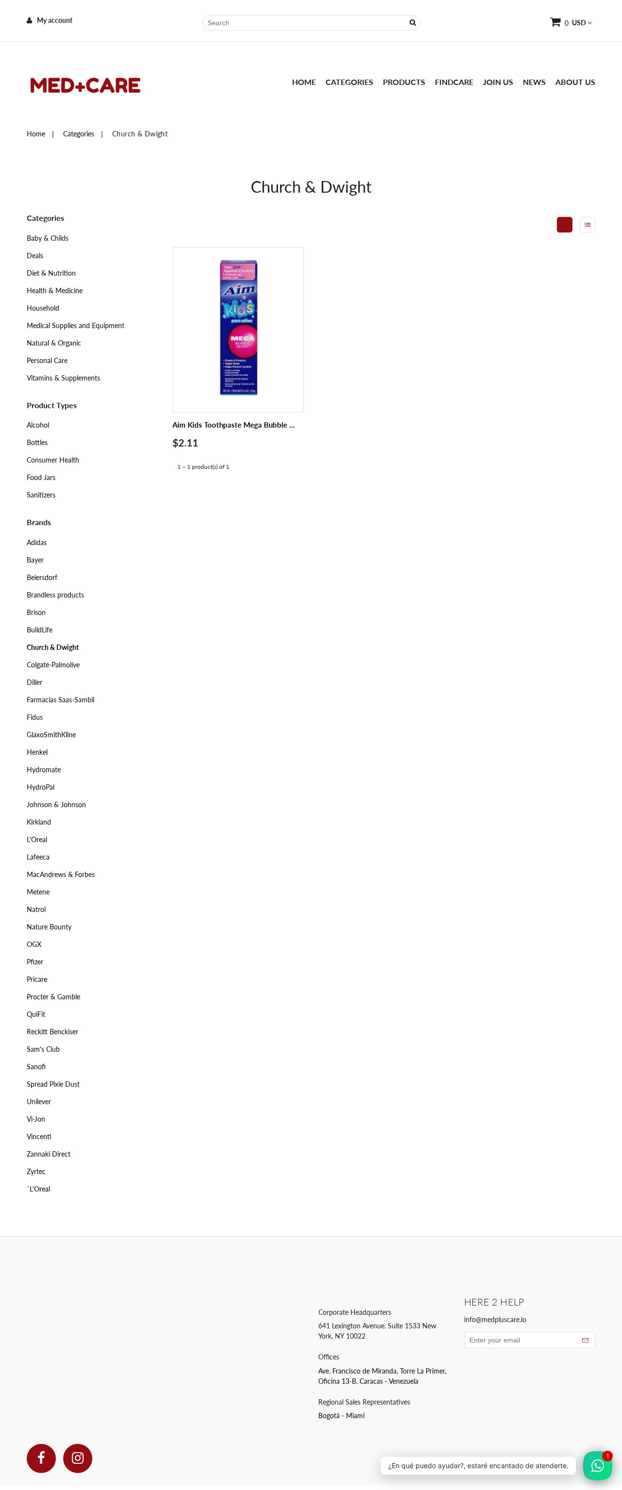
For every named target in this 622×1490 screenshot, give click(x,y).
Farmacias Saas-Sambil (60, 699)
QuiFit (36, 1014)
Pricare (37, 979)
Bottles (37, 442)
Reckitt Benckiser (52, 1031)
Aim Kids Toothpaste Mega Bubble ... (234, 424)
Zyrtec (36, 1171)
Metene (38, 892)
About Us (575, 81)
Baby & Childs (48, 238)
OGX (34, 944)
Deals (35, 255)
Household (43, 308)
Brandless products (55, 595)
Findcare (454, 81)
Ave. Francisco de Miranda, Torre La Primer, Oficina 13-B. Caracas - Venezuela (382, 1376)
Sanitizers (41, 495)
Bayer (35, 560)
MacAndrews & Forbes (61, 874)
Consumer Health (53, 460)
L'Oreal (37, 839)
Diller (34, 682)
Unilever (39, 1101)
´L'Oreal (38, 1189)
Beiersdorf (42, 577)
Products (404, 81)
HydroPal (40, 787)
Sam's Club (43, 1049)
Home (304, 81)
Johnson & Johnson (56, 804)
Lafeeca (38, 857)
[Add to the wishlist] (284, 370)
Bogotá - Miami (341, 1415)
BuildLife (39, 630)
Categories (349, 81)
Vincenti (39, 1136)
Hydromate (44, 769)
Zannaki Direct (48, 1154)
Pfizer (35, 962)
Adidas (37, 542)
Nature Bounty (49, 927)
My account (54, 20)
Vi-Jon (36, 1119)
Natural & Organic (54, 343)
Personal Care (47, 360)
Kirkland (39, 822)
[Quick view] (284, 349)
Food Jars (41, 477)
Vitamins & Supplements (63, 378)
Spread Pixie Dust (53, 1084)
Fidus (35, 717)
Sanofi (36, 1066)
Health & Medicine (55, 290)
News (534, 81)
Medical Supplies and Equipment (75, 325)
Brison (36, 612)
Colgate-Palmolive (53, 665)
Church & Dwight (53, 647)
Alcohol (38, 425)
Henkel (37, 752)
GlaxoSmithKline (51, 734)
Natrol (36, 909)
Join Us (498, 81)
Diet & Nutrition (51, 273)
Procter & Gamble (53, 997)
